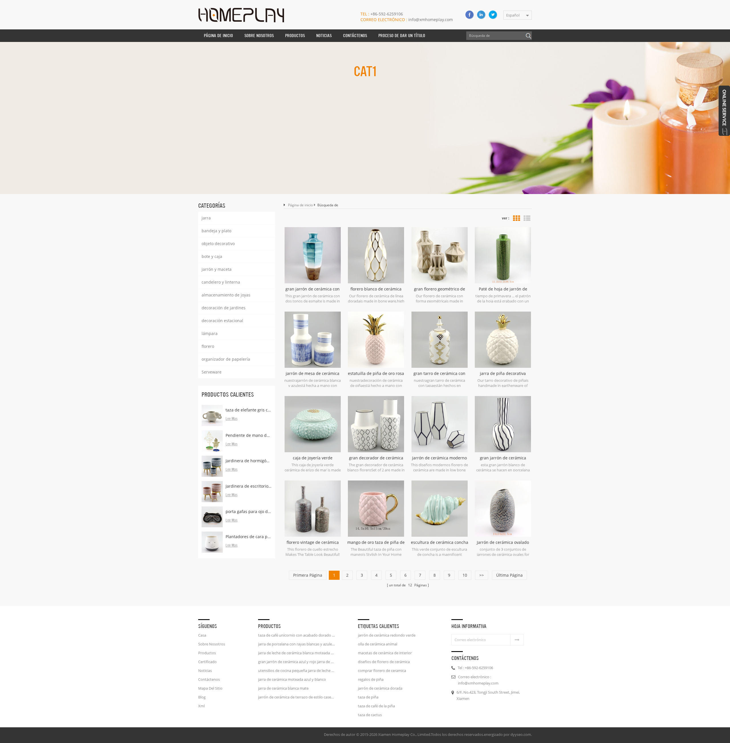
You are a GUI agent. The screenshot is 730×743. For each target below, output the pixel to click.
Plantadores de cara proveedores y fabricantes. (249, 536)
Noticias (324, 36)
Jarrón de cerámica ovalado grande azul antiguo (503, 542)
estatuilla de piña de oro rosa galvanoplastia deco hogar (376, 373)
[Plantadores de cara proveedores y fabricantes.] (212, 542)
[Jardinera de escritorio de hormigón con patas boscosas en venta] (212, 491)
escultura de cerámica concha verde (439, 542)
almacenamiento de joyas (226, 295)
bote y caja (212, 256)
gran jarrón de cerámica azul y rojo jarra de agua (296, 661)
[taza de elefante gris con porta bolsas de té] (212, 415)
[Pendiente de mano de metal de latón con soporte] (212, 440)
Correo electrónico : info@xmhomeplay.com (478, 680)
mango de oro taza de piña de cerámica (376, 542)
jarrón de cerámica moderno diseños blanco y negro (439, 458)
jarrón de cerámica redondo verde (386, 635)
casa (202, 635)
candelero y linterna (221, 282)
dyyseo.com (520, 734)
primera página (307, 575)
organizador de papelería (226, 359)
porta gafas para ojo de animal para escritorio (249, 511)
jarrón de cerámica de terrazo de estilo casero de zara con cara (296, 697)
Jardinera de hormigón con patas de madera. (249, 460)
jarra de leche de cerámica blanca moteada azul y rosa (296, 652)
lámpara (210, 333)
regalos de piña (371, 679)
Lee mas (232, 418)
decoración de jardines (224, 307)
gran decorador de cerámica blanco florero (376, 458)
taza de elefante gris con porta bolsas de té (249, 410)
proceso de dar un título (401, 36)
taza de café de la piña (376, 705)
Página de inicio (218, 36)
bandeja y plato (216, 230)
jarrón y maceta (217, 269)
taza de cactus (370, 714)
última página (509, 575)
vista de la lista (527, 218)
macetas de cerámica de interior (385, 652)
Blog (202, 697)
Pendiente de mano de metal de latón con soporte (249, 435)
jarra (206, 218)
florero (208, 346)
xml (201, 705)
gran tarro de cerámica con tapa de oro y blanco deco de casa (439, 373)
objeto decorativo (218, 243)
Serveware (212, 372)
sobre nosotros (259, 36)
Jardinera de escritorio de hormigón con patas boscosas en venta (249, 486)
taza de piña (368, 697)
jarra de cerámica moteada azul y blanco (292, 679)
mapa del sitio (210, 688)
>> (481, 575)
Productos (295, 36)
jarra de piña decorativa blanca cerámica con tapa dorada (503, 373)
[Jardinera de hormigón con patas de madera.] (212, 466)
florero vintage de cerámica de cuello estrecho (313, 542)
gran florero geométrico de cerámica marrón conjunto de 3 (439, 289)
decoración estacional (222, 320)
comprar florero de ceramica (382, 670)
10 (465, 575)
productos (207, 652)
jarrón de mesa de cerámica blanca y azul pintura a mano (312, 373)
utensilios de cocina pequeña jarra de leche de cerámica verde (296, 670)
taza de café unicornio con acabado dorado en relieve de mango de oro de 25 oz (296, 635)
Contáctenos (355, 36)
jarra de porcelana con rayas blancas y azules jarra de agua (296, 644)
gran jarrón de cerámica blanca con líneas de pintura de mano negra (503, 458)
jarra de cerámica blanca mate (283, 688)
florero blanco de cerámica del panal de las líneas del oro (376, 289)
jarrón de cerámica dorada (380, 688)
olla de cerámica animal (377, 644)
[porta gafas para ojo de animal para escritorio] (212, 517)
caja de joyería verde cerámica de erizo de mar (312, 458)
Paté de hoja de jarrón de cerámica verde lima (503, 289)
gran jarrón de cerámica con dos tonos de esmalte (312, 289)
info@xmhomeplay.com (406, 19)
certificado (207, 661)
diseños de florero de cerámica (384, 661)
